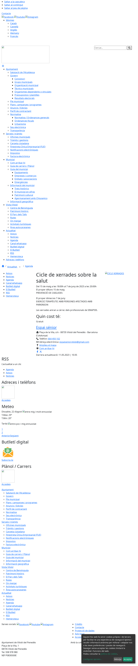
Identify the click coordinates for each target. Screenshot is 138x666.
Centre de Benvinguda (17, 570)
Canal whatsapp (14, 283)
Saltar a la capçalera (14, 1)
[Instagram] (31, 16)
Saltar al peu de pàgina (16, 8)
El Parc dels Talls (14, 576)
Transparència (13, 518)
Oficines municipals (16, 525)
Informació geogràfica (17, 563)
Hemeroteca (12, 295)
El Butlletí (10, 289)
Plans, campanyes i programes (21, 502)
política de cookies (109, 654)
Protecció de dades (84, 630)
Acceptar (128, 659)
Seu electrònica (14, 515)
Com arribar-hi (46, 348)
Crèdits (78, 624)
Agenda (29, 266)
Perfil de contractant (16, 509)
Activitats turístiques (16, 586)
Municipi (6, 547)
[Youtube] (19, 16)
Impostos (11, 541)
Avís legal (79, 633)
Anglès (13, 29)
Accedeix (6, 400)
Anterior (6, 435)
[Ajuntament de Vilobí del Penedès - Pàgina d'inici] (25, 54)
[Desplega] (20, 267)
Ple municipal (13, 499)
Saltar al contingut (13, 4)
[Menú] (3, 65)
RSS (8, 292)
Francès (14, 36)
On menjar (11, 583)
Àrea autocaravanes (16, 589)
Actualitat (12, 266)
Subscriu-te (7, 460)
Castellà (14, 26)
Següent (14, 435)
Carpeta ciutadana (15, 531)
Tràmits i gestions (15, 528)
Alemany (14, 33)
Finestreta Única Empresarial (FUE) (23, 534)
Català (13, 23)
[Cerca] (129, 48)
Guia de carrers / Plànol (18, 554)
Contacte (6, 13)
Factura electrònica (15, 544)
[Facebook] (8, 16)
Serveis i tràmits (10, 521)
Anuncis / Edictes (14, 505)
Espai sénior (46, 327)
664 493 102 (54, 338)
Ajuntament (8, 489)
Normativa (11, 512)
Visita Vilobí (7, 567)
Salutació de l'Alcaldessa (18, 492)
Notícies (10, 276)
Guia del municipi (15, 557)
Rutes (9, 580)
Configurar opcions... (92, 659)
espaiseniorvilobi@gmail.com (74, 341)
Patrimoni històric (15, 573)
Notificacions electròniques (20, 538)
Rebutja (117, 659)
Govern (9, 496)
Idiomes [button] (10, 20)
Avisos (9, 273)
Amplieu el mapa (47, 345)
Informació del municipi (18, 560)
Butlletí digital (13, 286)
